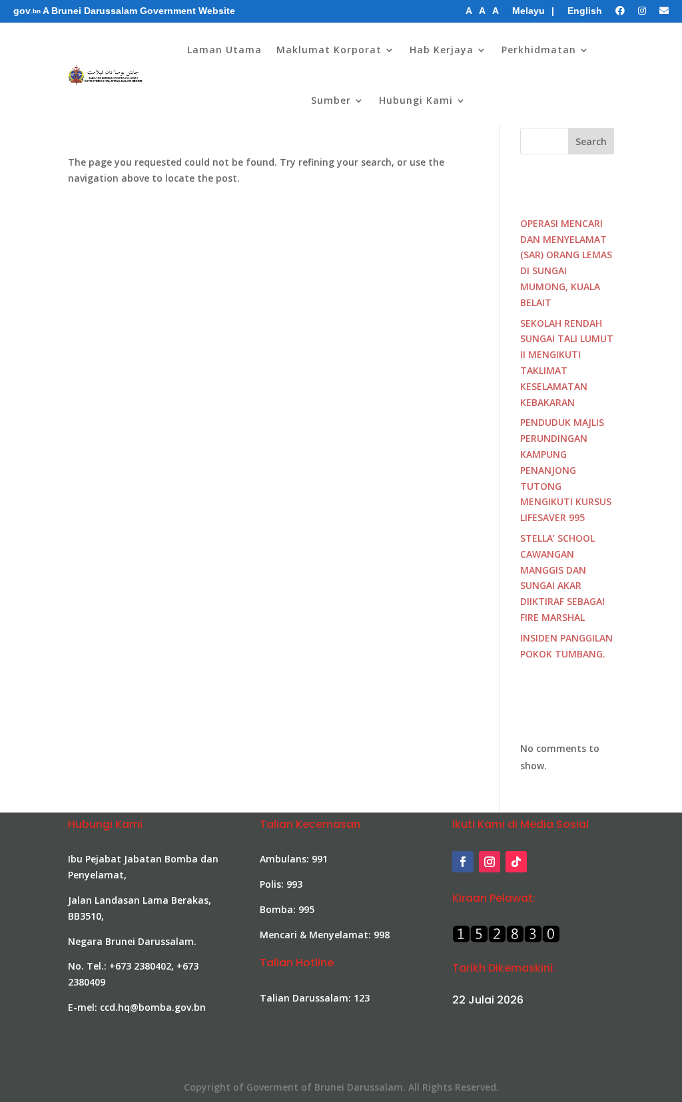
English (584, 10)
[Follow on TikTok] (516, 861)
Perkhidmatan (539, 49)
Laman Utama (224, 49)
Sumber (331, 100)
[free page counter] (506, 939)
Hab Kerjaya (442, 49)
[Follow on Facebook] (463, 861)
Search (591, 141)
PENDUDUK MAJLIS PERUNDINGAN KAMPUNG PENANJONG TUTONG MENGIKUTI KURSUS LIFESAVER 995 (565, 470)
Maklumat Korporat (329, 49)
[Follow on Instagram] (489, 861)
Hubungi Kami (416, 100)
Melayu (528, 10)
